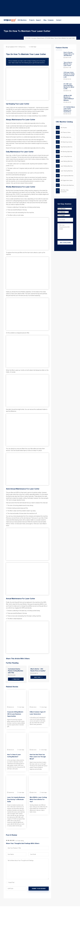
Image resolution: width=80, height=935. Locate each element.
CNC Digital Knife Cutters (66, 180)
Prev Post (16, 679)
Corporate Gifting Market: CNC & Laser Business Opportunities (15, 714)
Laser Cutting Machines (66, 156)
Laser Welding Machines (66, 166)
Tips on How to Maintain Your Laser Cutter (27, 31)
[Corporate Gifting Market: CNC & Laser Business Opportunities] (16, 697)
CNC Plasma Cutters (65, 132)
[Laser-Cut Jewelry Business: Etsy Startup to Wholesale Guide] (16, 782)
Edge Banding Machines (66, 146)
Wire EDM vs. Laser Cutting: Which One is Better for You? (38, 799)
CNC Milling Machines (66, 137)
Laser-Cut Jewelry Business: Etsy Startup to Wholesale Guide (16, 799)
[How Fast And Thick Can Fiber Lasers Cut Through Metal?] (39, 740)
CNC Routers (64, 127)
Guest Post (11, 882)
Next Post (37, 677)
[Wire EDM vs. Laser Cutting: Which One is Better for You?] (39, 782)
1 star (7, 840)
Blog (45, 20)
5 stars (13, 840)
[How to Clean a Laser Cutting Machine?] (16, 740)
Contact (58, 20)
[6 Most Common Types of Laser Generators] (39, 697)
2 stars (8, 840)
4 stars (12, 840)
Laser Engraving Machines (67, 175)
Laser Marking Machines (66, 161)
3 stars (10, 840)
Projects (32, 20)
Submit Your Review (38, 888)
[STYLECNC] (10, 20)
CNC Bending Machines (66, 151)
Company (50, 20)
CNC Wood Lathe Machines (67, 185)
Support (38, 20)
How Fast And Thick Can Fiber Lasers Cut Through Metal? (38, 757)
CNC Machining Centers (66, 142)
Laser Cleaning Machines (67, 170)
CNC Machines (22, 20)
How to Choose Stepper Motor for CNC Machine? (69, 54)
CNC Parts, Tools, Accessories (65, 190)
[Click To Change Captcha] (22, 888)
